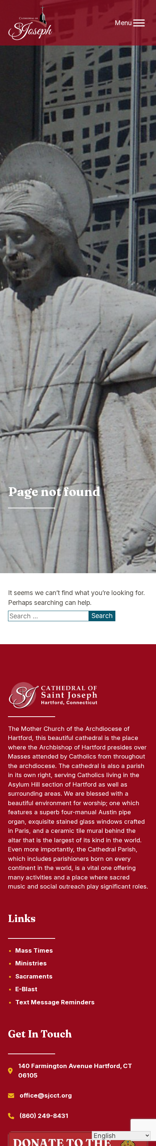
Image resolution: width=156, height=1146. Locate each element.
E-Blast (26, 989)
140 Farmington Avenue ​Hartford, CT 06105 (75, 1070)
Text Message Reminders (55, 1002)
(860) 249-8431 (44, 1115)
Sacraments (34, 976)
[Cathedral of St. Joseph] (30, 23)
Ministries (31, 963)
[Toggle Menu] (139, 22)
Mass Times (34, 950)
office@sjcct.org (46, 1095)
